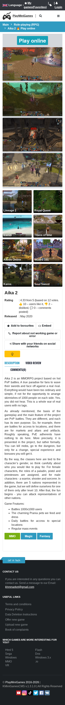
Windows (11, 657)
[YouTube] (18, 692)
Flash (38, 649)
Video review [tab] (33, 363)
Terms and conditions (18, 604)
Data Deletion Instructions (21, 614)
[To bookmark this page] (51, 5)
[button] (40, 16)
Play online (32, 40)
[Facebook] (41, 692)
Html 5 (9, 649)
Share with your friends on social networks (33, 345)
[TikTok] (30, 692)
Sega (8, 653)
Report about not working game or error (34, 334)
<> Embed (44, 326)
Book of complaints (17, 629)
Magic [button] (29, 536)
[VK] (47, 692)
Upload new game (16, 624)
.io (36, 661)
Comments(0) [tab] (18, 370)
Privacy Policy (14, 609)
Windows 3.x (43, 657)
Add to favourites (22, 326)
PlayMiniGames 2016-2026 (22, 682)
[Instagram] (24, 692)
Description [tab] (12, 363)
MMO (12, 536)
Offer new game (15, 619)
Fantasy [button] (45, 536)
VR (7, 665)
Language (15, 5)
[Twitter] (35, 692)
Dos (37, 653)
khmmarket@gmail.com (19, 586)
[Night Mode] (12, 354)
